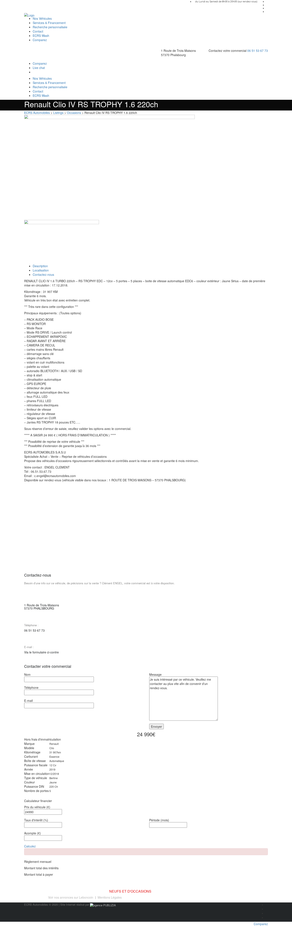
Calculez (30, 846)
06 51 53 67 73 (257, 50)
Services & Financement (49, 23)
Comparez (40, 40)
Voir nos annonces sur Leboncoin (70, 897)
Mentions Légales (110, 897)
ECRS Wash (41, 35)
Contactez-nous (43, 274)
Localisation (41, 270)
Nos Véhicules (42, 18)
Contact (38, 31)
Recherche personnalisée (50, 27)
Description (40, 266)
